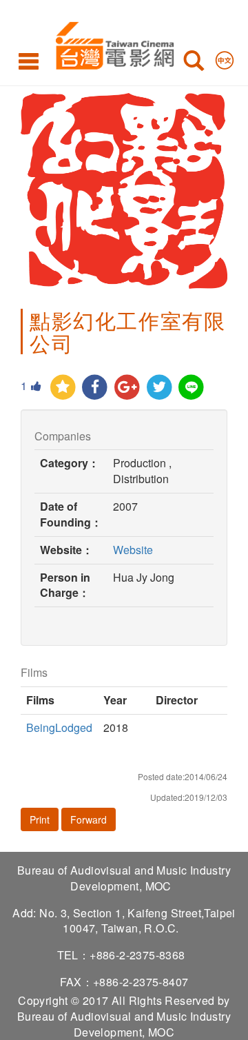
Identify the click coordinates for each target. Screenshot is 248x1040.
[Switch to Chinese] (224, 57)
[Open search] (193, 63)
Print (40, 819)
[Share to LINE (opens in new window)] (192, 387)
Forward (88, 819)
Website (133, 550)
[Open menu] (29, 60)
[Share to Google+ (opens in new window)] (127, 387)
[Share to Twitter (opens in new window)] (159, 387)
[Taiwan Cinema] (111, 43)
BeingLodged (59, 727)
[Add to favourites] (63, 387)
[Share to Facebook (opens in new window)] (95, 387)
